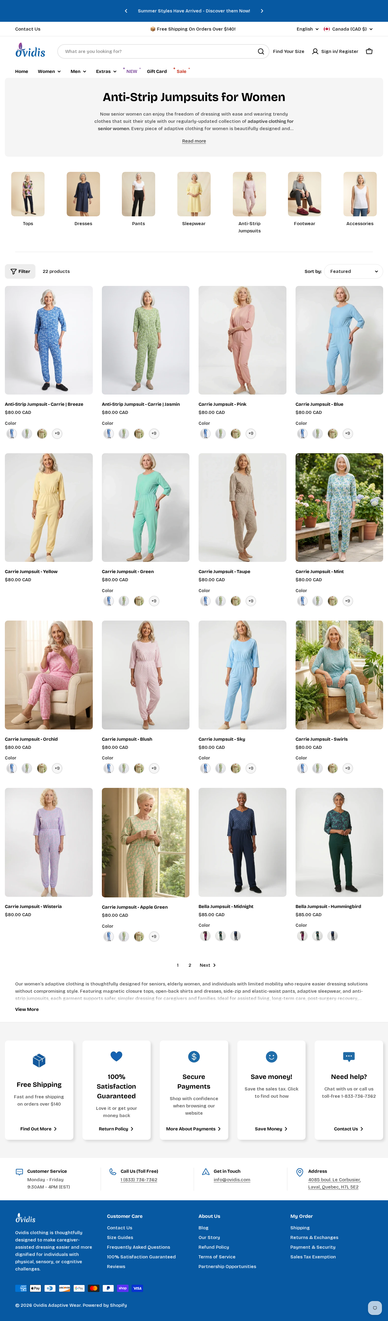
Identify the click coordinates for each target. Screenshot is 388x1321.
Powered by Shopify (105, 1305)
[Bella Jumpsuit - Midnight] (242, 842)
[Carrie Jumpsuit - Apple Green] (146, 842)
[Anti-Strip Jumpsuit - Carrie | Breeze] (49, 340)
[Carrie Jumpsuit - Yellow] (49, 507)
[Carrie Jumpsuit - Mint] (339, 507)
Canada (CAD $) (349, 29)
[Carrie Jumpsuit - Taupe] (242, 507)
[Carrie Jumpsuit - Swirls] (339, 675)
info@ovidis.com (232, 1179)
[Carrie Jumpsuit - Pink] (242, 340)
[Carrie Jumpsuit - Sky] (242, 675)
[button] (126, 11)
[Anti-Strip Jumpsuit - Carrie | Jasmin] (146, 340)
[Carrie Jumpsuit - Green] (146, 507)
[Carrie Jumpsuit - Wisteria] (49, 842)
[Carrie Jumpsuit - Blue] (339, 340)
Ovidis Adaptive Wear (57, 1305)
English (305, 29)
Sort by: (313, 271)
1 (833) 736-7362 (139, 1179)
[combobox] (163, 51)
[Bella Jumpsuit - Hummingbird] (339, 842)
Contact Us (27, 29)
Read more (194, 141)
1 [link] (178, 965)
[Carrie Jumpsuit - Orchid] (49, 675)
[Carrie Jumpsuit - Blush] (146, 675)
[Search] (261, 51)
